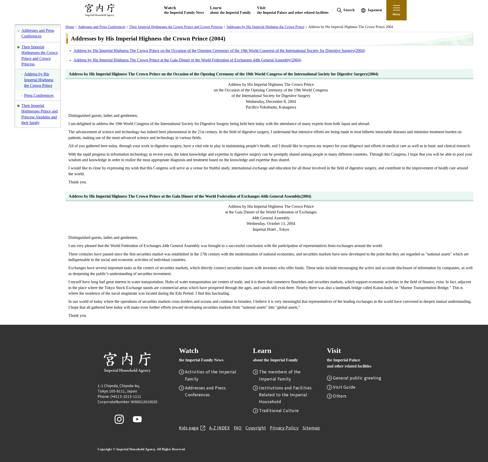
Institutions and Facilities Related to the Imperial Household (285, 394)
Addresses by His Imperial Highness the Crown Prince (265, 27)
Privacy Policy (284, 428)
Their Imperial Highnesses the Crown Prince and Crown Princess (39, 55)
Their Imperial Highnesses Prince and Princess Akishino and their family (39, 114)
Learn (230, 10)
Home (70, 27)
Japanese (375, 10)
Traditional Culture (279, 410)
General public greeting (357, 378)
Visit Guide (344, 387)
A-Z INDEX (219, 428)
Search (349, 10)
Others (340, 396)
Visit (292, 10)
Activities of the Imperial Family (210, 375)
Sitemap (311, 428)
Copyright (256, 428)
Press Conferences (39, 95)
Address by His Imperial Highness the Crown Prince (38, 80)
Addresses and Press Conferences (37, 33)
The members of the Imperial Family (280, 375)
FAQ (238, 428)
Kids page (189, 428)
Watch (184, 10)
